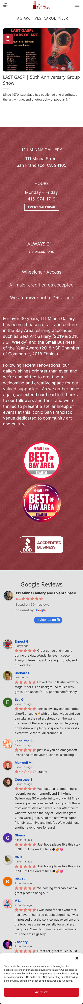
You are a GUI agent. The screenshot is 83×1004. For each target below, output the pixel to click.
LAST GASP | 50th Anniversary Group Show (41, 80)
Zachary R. (23, 942)
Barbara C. (23, 673)
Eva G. (20, 700)
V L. (18, 901)
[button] (77, 958)
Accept (41, 992)
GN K (19, 857)
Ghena (20, 835)
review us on (46, 620)
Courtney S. (24, 779)
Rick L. (20, 879)
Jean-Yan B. (24, 741)
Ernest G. (22, 641)
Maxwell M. (24, 763)
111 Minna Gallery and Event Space (46, 593)
